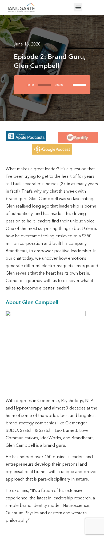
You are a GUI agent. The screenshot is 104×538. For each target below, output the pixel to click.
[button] (78, 7)
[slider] (80, 80)
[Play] (21, 84)
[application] (52, 86)
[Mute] (69, 84)
